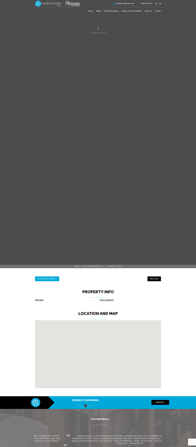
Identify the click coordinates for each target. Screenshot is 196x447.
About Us (148, 11)
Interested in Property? (47, 279)
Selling (98, 11)
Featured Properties (111, 11)
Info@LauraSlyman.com (125, 3)
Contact (158, 11)
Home (90, 11)
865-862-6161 (146, 3)
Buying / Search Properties (132, 11)
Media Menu (154, 279)
